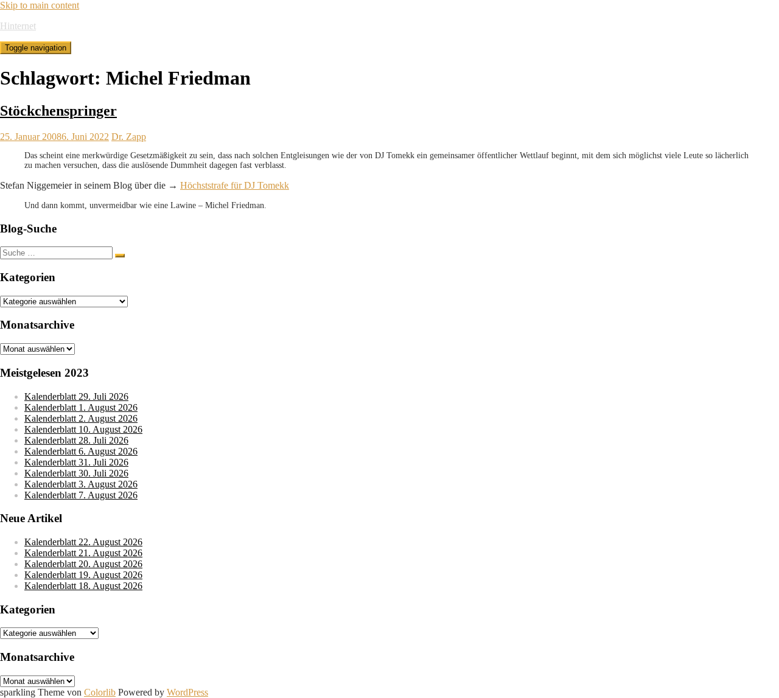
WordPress (187, 692)
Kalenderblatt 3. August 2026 (81, 484)
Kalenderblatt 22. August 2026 (83, 542)
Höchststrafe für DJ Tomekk (234, 185)
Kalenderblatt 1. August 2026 (81, 407)
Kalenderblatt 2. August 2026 (81, 418)
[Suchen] (120, 255)
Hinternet (18, 26)
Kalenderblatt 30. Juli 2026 (76, 473)
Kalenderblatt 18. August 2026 (83, 586)
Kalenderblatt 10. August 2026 (83, 429)
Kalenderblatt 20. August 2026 (83, 564)
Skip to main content (39, 5)
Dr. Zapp (128, 136)
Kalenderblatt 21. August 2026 (83, 553)
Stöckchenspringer (58, 111)
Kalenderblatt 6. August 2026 (81, 451)
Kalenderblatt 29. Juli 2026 (76, 396)
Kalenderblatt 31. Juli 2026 (76, 462)
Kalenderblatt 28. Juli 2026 (76, 440)
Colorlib (100, 692)
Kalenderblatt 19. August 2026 (83, 575)
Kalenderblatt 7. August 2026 (81, 495)
